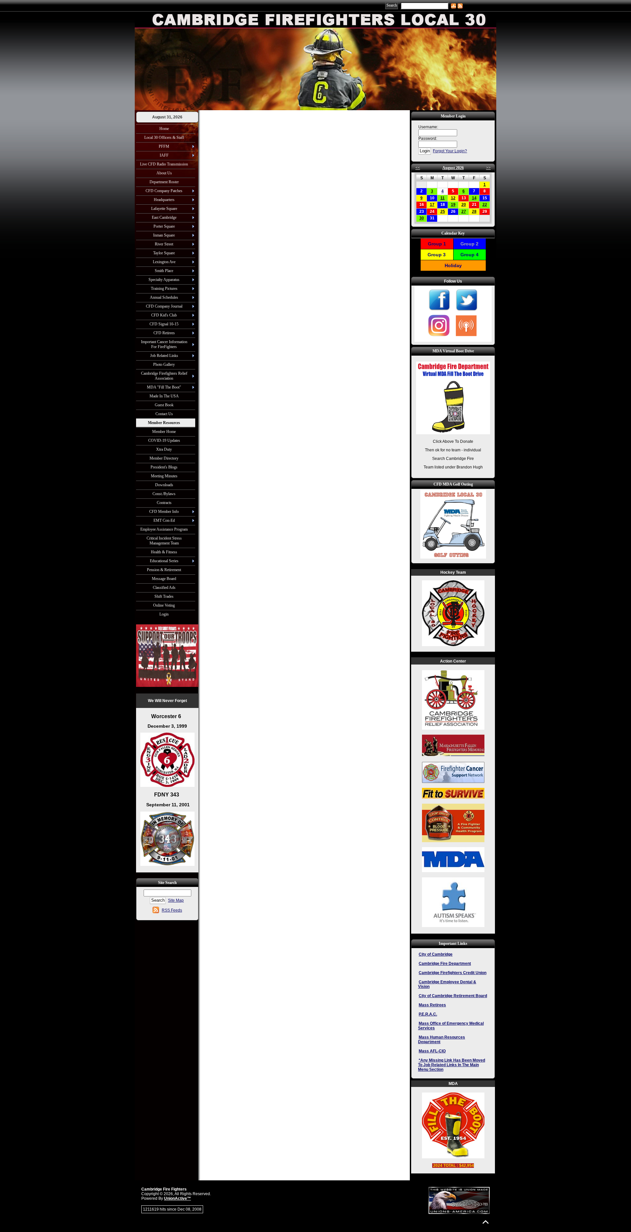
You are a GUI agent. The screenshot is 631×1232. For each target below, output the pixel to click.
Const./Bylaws (163, 493)
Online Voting (164, 605)
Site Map (176, 900)
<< (417, 167)
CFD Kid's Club (164, 315)
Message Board (164, 578)
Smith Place (164, 270)
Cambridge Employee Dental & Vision (447, 984)
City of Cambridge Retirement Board (453, 995)
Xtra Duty (164, 449)
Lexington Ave (164, 262)
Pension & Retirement (164, 569)
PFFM (164, 146)
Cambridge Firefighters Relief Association (164, 376)
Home (164, 128)
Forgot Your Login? (450, 151)
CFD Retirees (164, 333)
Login (164, 614)
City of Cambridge (436, 954)
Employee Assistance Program (164, 529)
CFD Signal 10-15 (164, 324)
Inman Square (164, 235)
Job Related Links (164, 355)
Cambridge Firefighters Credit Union (452, 972)
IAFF (164, 155)
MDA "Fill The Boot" (164, 387)
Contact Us (164, 414)
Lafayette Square (164, 208)
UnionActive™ (177, 1198)
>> (488, 167)
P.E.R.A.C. (428, 1014)
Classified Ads (164, 587)
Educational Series (164, 561)
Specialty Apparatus (164, 279)
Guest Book (164, 405)
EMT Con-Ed (164, 520)
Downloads (164, 485)
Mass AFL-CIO (432, 1051)
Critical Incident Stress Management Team (164, 540)
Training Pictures (164, 288)
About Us (164, 173)
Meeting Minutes (164, 476)
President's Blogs (164, 467)
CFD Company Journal (164, 306)
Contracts (164, 502)
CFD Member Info (164, 511)
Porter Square (164, 226)
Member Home (164, 431)
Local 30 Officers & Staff (164, 137)
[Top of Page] (485, 1221)
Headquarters (164, 199)
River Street (164, 244)
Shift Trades (164, 596)
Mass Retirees (432, 1005)
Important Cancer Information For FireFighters (164, 344)
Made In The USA (164, 396)
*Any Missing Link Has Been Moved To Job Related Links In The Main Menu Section (451, 1065)
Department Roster (164, 182)
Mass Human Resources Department (441, 1039)
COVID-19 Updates (164, 440)
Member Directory (164, 458)
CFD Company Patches (164, 191)
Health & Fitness (164, 552)
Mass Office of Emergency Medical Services (451, 1025)
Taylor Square (164, 253)
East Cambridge (164, 217)
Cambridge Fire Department (445, 963)
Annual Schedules (164, 297)
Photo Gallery (164, 364)
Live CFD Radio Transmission (164, 164)
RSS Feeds (172, 910)
